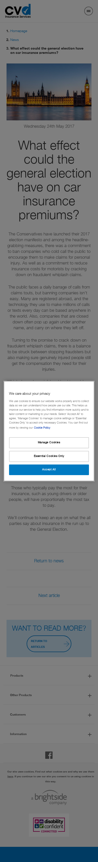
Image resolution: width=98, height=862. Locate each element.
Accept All (49, 469)
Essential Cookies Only (49, 456)
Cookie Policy (42, 427)
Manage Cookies (49, 442)
